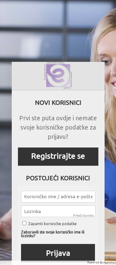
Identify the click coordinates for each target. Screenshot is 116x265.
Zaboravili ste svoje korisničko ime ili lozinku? (52, 234)
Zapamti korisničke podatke (52, 224)
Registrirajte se (58, 156)
